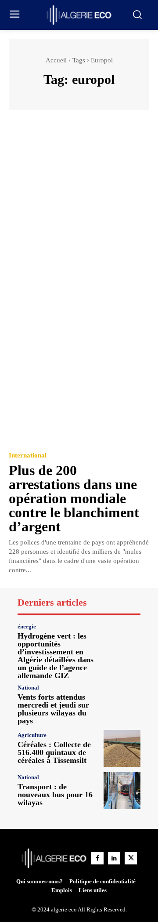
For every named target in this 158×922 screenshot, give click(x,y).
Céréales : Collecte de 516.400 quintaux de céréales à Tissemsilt (54, 752)
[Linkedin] (114, 858)
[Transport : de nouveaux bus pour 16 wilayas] (122, 790)
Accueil (56, 60)
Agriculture (32, 735)
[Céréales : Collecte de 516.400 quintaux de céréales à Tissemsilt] (122, 748)
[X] (131, 858)
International (28, 455)
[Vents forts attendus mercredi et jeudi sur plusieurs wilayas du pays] (122, 703)
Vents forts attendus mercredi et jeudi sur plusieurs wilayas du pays (53, 709)
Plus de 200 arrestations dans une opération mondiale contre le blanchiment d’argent (74, 498)
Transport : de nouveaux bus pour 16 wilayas (55, 794)
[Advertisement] (79, 202)
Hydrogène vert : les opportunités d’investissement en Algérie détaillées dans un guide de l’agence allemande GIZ (55, 656)
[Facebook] (97, 858)
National (28, 687)
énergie (27, 626)
